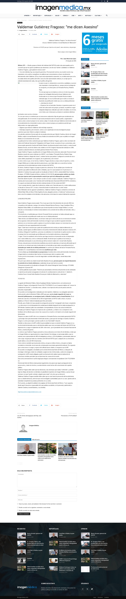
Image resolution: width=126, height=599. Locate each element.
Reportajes (37, 15)
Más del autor (36, 439)
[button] (107, 15)
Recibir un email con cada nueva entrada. (29, 510)
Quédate (93, 88)
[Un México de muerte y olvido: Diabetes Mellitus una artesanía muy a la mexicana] (67, 449)
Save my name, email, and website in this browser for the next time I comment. (40, 504)
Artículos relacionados (24, 439)
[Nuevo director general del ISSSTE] (85, 66)
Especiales (47, 15)
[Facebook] (102, 1)
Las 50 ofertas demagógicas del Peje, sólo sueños (29, 416)
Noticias (88, 15)
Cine (73, 15)
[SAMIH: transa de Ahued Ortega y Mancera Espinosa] (102, 130)
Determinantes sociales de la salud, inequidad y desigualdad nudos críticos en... (100, 98)
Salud (57, 15)
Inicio (18, 20)
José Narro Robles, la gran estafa (25, 455)
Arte (79, 15)
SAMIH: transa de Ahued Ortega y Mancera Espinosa (102, 137)
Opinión (26, 15)
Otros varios (41, 452)
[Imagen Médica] (63, 8)
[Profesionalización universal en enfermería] (85, 569)
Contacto (106, 597)
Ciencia (65, 15)
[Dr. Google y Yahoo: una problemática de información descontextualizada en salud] (85, 74)
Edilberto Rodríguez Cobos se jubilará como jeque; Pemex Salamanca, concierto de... (67, 568)
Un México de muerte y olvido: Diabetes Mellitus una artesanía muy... (87, 138)
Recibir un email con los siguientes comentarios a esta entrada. (34, 507)
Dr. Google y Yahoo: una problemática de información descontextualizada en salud (99, 73)
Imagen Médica (23, 30)
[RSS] (104, 1)
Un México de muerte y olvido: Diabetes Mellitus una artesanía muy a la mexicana (67, 458)
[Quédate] (85, 91)
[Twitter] (107, 1)
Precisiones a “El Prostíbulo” (69, 415)
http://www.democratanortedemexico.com (29, 392)
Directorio (100, 597)
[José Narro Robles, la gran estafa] (26, 448)
